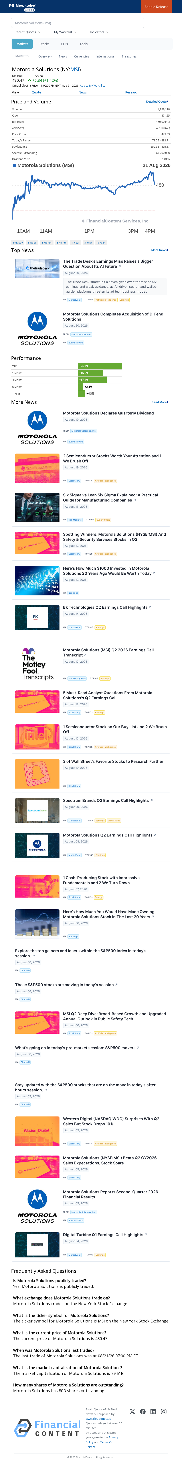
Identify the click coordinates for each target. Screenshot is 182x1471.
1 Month (46, 242)
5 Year (101, 242)
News (63, 56)
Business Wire (76, 342)
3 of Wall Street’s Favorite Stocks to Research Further (113, 761)
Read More (159, 402)
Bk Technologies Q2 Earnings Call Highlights (107, 607)
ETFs (64, 44)
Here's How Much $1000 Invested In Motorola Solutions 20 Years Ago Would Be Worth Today (109, 571)
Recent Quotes (25, 32)
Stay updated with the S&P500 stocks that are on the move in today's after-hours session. (86, 1087)
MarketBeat (75, 300)
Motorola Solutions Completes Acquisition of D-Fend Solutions (113, 316)
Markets (22, 44)
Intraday (18, 242)
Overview (45, 56)
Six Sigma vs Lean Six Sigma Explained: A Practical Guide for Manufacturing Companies (110, 497)
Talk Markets (75, 520)
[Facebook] (142, 1428)
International (105, 56)
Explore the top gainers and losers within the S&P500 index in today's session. (80, 953)
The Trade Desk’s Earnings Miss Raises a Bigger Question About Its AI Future (108, 264)
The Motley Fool (77, 678)
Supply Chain (103, 520)
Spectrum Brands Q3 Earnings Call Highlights (108, 800)
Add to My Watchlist (92, 85)
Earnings (124, 300)
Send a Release (156, 6)
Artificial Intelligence (106, 300)
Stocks (44, 44)
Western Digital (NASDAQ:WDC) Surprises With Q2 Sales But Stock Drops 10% (111, 1121)
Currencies (81, 56)
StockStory (74, 481)
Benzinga (73, 593)
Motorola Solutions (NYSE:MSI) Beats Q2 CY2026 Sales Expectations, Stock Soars (110, 1160)
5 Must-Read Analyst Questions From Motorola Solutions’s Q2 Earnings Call (107, 695)
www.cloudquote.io (98, 1419)
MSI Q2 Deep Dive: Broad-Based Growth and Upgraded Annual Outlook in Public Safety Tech (114, 1016)
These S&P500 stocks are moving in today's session (66, 984)
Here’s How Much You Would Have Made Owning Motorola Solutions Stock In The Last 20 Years (108, 914)
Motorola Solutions (81, 334)
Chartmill (25, 970)
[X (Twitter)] (132, 1428)
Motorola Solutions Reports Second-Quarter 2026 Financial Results (110, 1194)
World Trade (114, 820)
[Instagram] (163, 1428)
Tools (83, 44)
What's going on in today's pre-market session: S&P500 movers (77, 1047)
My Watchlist (63, 32)
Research (131, 92)
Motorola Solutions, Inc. (83, 431)
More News (159, 250)
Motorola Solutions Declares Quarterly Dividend (108, 413)
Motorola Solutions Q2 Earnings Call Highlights (110, 835)
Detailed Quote (156, 101)
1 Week (32, 242)
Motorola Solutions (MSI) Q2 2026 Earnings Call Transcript (108, 652)
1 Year (75, 242)
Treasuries (129, 56)
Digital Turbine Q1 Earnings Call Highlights (105, 1234)
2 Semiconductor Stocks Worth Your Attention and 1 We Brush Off (112, 458)
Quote (36, 92)
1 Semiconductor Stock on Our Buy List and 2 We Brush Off (115, 729)
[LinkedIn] (153, 1428)
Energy (98, 897)
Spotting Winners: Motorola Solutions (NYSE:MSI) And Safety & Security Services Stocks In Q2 (114, 537)
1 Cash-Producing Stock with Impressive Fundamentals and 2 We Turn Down (101, 880)
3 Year (88, 242)
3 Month (62, 242)
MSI (74, 69)
